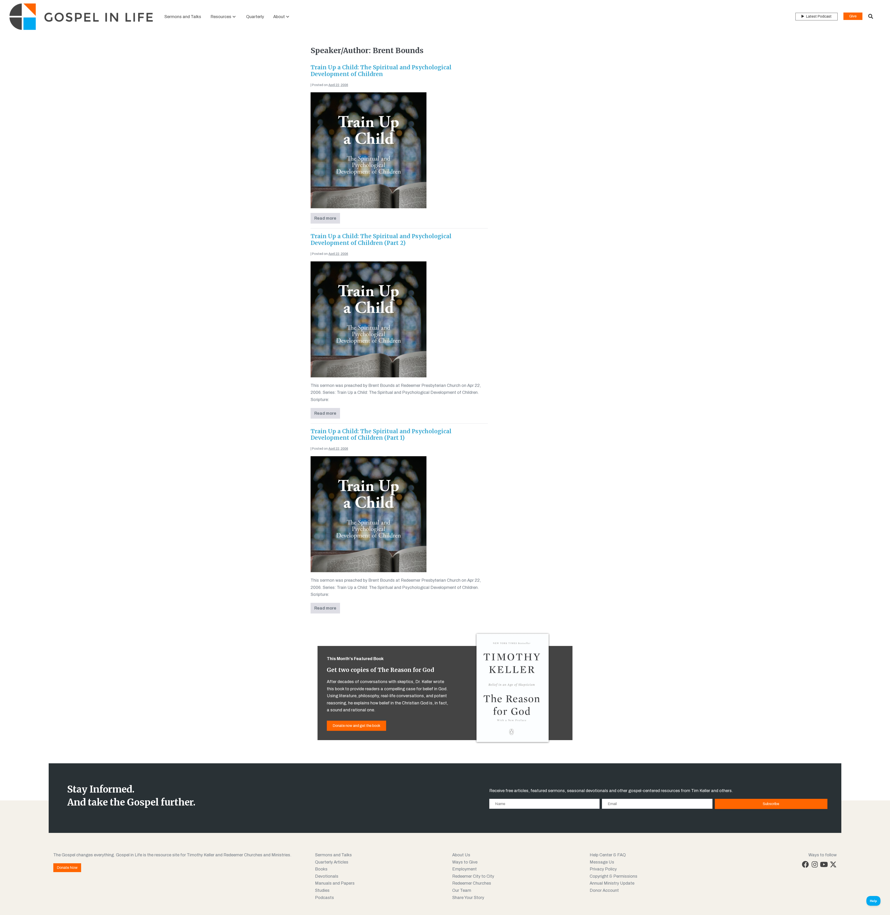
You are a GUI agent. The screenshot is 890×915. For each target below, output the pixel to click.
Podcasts (324, 897)
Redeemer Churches (471, 883)
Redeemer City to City (473, 876)
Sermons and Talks (333, 855)
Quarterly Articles (331, 862)
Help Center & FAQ (608, 855)
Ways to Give (464, 862)
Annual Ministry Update (612, 883)
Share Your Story (468, 897)
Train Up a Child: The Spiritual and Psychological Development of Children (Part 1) (381, 435)
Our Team (461, 890)
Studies (322, 890)
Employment (464, 869)
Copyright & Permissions (613, 876)
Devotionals (326, 876)
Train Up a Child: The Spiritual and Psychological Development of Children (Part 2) (381, 240)
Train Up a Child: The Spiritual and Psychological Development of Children (381, 71)
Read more (327, 220)
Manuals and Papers (335, 883)
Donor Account (604, 890)
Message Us (602, 862)
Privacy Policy (603, 869)
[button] (234, 16)
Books (321, 869)
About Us (461, 855)
